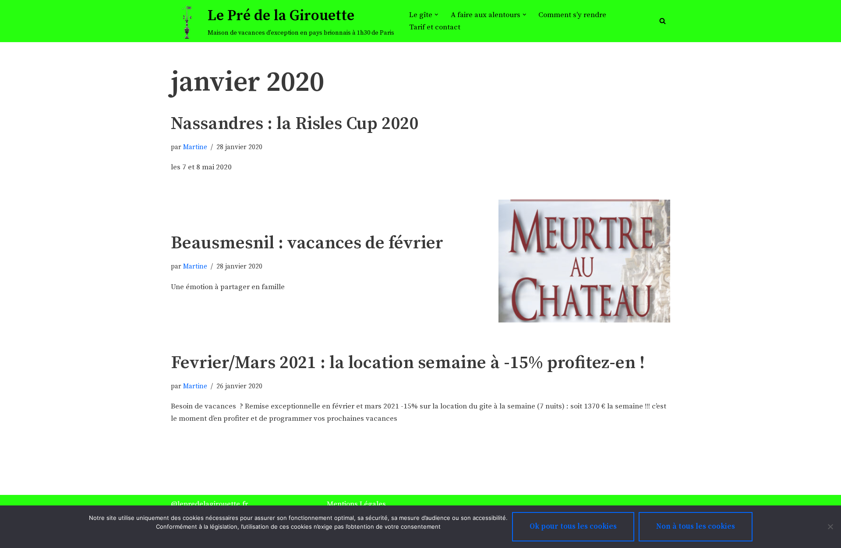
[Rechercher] (662, 21)
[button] (436, 15)
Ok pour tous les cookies (573, 526)
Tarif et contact (434, 27)
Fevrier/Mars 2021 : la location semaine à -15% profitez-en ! (408, 363)
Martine (195, 147)
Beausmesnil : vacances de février (307, 243)
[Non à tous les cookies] (830, 526)
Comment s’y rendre (572, 15)
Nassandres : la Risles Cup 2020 (294, 124)
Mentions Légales (356, 504)
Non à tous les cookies (695, 526)
